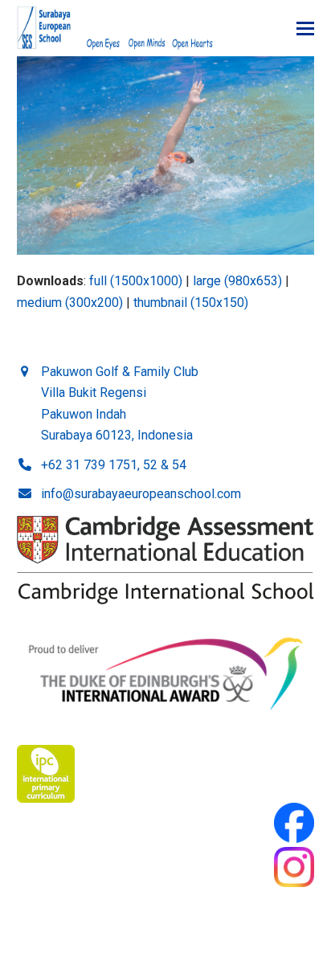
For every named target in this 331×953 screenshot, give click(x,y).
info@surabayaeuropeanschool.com (141, 493)
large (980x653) (237, 280)
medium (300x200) (70, 302)
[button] (305, 28)
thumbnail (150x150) (190, 302)
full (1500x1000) (135, 280)
